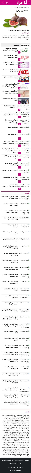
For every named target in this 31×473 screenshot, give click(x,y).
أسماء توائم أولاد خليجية (21, 417)
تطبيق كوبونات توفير (13, 134)
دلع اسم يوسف (15, 433)
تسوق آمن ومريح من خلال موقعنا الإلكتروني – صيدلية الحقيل (11, 121)
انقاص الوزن (16, 425)
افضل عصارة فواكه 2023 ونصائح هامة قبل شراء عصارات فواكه (10, 318)
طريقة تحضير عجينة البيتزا (21, 440)
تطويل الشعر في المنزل (17, 427)
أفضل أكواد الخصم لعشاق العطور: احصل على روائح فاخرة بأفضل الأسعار (10, 85)
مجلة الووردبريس (14, 470)
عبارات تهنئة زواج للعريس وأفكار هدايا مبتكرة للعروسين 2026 (10, 49)
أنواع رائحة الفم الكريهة (17, 420)
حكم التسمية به (25, 433)
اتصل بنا (20, 463)
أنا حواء (22, 3)
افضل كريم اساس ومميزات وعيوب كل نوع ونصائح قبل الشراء (11, 396)
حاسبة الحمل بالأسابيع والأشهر (15, 428)
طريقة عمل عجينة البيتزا (21, 442)
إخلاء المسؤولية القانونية (7, 460)
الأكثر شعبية (17, 45)
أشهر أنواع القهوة (14, 418)
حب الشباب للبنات (9, 432)
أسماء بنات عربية (17, 415)
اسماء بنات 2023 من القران (22, 422)
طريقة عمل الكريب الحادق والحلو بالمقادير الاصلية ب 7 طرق (11, 354)
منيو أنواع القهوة (14, 450)
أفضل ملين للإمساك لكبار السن (10, 170)
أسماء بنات (25, 415)
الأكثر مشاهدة (25, 45)
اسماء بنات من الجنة (19, 423)
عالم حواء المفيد (25, 33)
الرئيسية (27, 460)
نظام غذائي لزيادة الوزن (14, 454)
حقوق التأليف (12, 463)
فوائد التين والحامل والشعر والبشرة (19, 30)
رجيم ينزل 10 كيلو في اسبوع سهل (15, 437)
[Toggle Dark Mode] (7, 3)
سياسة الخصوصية (19, 460)
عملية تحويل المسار (13, 127)
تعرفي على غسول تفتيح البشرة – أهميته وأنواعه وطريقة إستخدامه (10, 150)
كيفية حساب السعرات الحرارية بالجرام (15, 447)
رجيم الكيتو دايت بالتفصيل (17, 435)
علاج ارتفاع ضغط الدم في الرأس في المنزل (16, 444)
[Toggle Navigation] (29, 3)
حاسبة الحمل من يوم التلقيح (12, 430)
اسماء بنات (6, 420)
